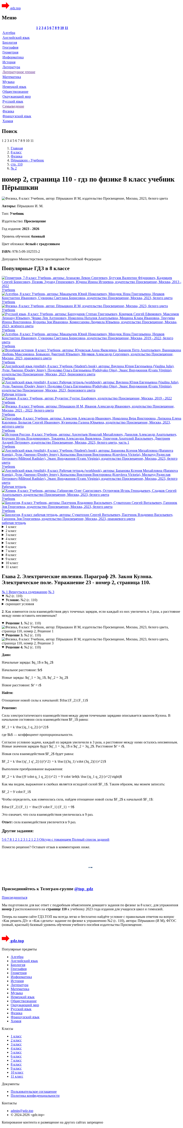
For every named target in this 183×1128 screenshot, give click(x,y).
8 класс (11, 555)
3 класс (11, 535)
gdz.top (15, 8)
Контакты (9, 1103)
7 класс (11, 551)
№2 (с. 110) (14, 596)
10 (62, 28)
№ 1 (5, 592)
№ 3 (51, 592)
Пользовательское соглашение (34, 1091)
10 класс (12, 563)
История (8, 62)
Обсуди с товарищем (55, 839)
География (10, 47)
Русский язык (12, 101)
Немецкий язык (14, 87)
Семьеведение (13, 106)
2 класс (11, 531)
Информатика (13, 57)
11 (66, 28)
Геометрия (10, 52)
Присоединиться (14, 897)
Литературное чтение (18, 72)
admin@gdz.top (22, 1111)
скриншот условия (20, 604)
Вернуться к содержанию (28, 592)
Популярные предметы (19, 949)
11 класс (12, 567)
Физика (8, 111)
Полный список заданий (90, 839)
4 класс (11, 539)
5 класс (11, 543)
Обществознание (15, 91)
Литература (11, 67)
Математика (11, 77)
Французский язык (16, 116)
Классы (7, 1029)
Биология (9, 42)
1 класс (11, 527)
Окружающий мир (16, 96)
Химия (7, 121)
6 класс (11, 547)
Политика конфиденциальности (35, 1095)
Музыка (8, 82)
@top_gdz (83, 888)
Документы (10, 1084)
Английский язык (16, 37)
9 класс (11, 559)
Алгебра (8, 33)
